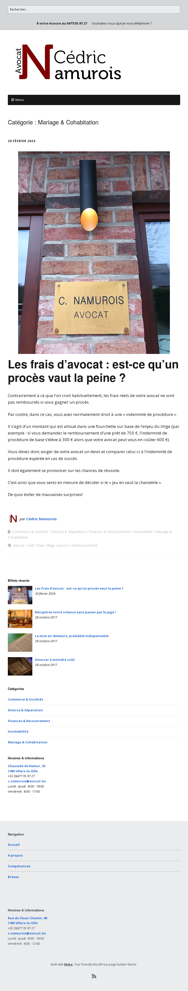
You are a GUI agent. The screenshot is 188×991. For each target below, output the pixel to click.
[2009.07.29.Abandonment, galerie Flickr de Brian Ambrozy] (20, 666)
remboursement (85, 545)
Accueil (14, 844)
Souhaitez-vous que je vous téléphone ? (122, 23)
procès (63, 545)
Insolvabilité (143, 531)
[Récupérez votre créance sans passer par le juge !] (20, 619)
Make (68, 964)
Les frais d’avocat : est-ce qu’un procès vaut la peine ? (93, 370)
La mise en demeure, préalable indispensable (72, 636)
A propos (15, 855)
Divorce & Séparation (68, 531)
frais (40, 545)
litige (51, 545)
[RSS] (94, 976)
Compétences (19, 866)
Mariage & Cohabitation (27, 742)
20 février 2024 (21, 141)
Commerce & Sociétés (30, 531)
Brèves (13, 877)
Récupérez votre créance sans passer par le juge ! (75, 612)
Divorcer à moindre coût (55, 659)
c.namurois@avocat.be (27, 781)
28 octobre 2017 (46, 617)
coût (30, 545)
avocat (18, 545)
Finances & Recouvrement (109, 531)
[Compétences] (20, 642)
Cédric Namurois (41, 518)
